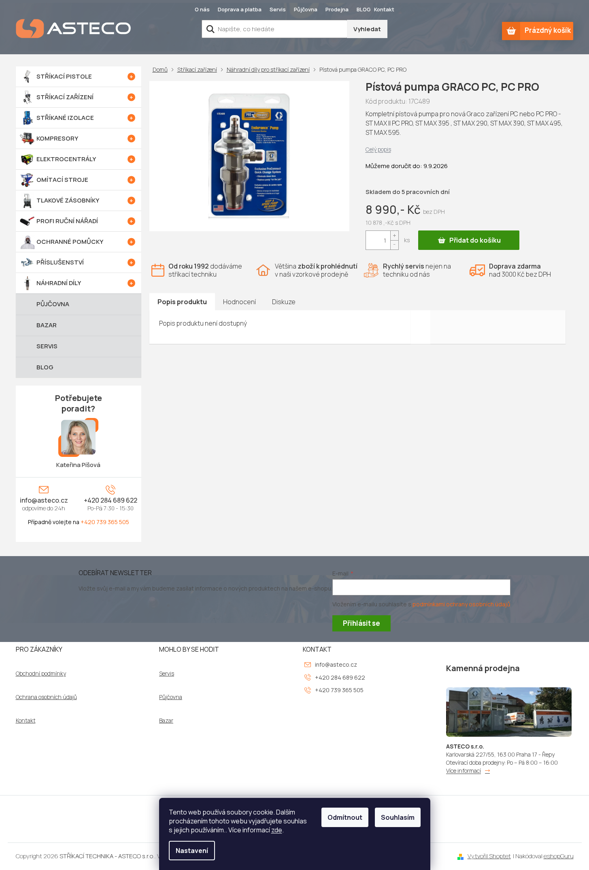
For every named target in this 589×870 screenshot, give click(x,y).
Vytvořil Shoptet (489, 856)
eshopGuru (559, 856)
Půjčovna (305, 9)
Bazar (166, 720)
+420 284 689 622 (110, 500)
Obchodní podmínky (41, 673)
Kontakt (384, 9)
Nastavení (192, 850)
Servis (278, 9)
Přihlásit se (361, 623)
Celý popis (378, 149)
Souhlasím (398, 817)
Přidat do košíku (475, 240)
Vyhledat (367, 29)
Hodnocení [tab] (239, 301)
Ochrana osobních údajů (46, 697)
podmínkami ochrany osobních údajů (461, 604)
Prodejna (337, 9)
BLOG (364, 9)
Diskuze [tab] (284, 301)
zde (276, 829)
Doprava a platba (240, 9)
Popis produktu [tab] (182, 301)
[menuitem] (78, 76)
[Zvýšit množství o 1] (394, 235)
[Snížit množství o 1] (394, 244)
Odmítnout (344, 817)
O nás (202, 9)
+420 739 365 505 (105, 522)
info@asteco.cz (44, 500)
